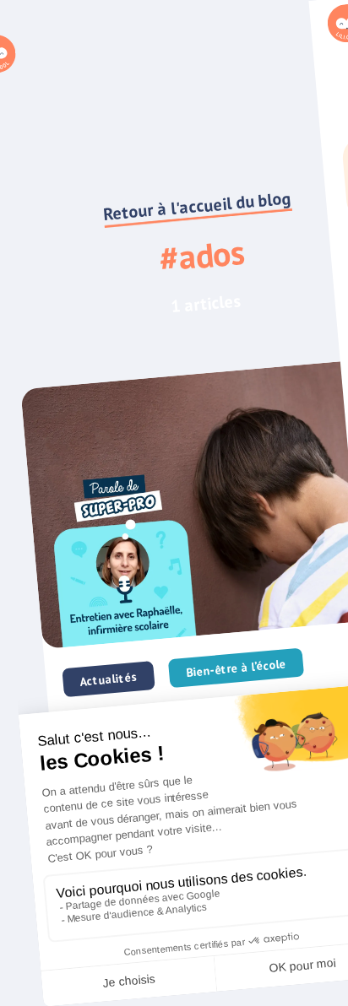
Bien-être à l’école (236, 667)
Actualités (108, 679)
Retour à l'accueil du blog (196, 206)
